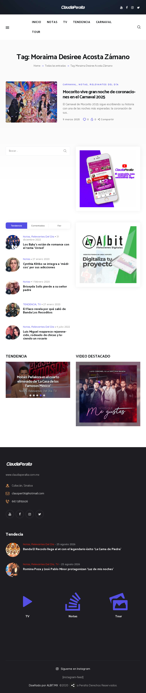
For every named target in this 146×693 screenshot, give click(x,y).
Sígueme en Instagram (75, 669)
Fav (59, 225)
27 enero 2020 (41, 258)
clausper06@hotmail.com (28, 493)
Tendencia (16, 225)
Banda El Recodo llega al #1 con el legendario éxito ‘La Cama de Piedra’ (72, 549)
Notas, (23, 391)
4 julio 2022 (63, 326)
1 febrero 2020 (41, 281)
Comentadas (38, 225)
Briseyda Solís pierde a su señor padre (45, 288)
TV (39, 304)
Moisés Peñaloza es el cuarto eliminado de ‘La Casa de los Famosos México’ (38, 381)
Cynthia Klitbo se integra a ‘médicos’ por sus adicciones (46, 265)
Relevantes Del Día (104, 84)
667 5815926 (20, 501)
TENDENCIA (29, 304)
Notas (83, 84)
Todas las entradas (55, 66)
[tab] (16, 225)
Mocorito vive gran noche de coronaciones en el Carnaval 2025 (99, 94)
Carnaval (70, 84)
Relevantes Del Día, (40, 391)
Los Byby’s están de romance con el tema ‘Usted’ (46, 246)
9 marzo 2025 (71, 119)
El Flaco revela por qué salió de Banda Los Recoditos (44, 310)
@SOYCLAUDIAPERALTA (76, 636)
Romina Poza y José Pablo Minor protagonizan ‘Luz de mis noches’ (68, 569)
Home (37, 66)
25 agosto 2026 (66, 544)
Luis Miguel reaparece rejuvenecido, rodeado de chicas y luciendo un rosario (44, 335)
